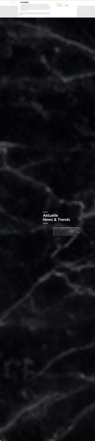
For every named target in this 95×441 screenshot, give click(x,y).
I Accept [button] (59, 5)
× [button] (19, 3)
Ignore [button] (66, 5)
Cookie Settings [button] (58, 3)
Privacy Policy (24, 10)
